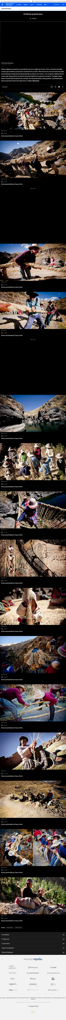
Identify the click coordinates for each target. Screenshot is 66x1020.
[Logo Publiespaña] (33, 990)
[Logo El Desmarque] (33, 973)
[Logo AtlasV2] (12, 990)
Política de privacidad (23, 997)
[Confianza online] (33, 1014)
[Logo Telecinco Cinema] (33, 984)
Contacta (33, 999)
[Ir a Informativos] (9, 4)
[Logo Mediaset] (33, 960)
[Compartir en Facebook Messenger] (59, 86)
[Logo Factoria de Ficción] (53, 973)
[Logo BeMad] (53, 979)
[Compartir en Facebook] (62, 86)
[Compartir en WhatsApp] (51, 86)
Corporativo (6, 943)
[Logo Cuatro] (53, 967)
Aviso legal (2, 997)
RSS (64, 997)
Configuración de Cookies (36, 997)
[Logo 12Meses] (53, 984)
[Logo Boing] (12, 979)
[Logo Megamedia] (33, 1006)
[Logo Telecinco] (33, 967)
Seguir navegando (8, 948)
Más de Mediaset (7, 952)
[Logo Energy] (33, 979)
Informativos (10, 927)
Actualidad (5, 934)
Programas (5, 939)
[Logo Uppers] (13, 984)
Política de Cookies (47, 997)
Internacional (6, 8)
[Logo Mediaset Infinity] (12, 967)
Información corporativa (11, 997)
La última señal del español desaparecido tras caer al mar (16, 1)
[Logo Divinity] (12, 973)
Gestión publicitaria (57, 997)
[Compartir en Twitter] (55, 86)
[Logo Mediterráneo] (53, 990)
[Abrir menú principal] (63, 4)
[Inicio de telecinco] (2, 4)
